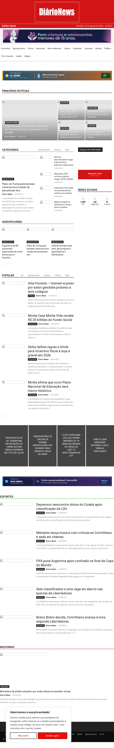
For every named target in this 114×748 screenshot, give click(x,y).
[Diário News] (57, 12)
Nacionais (40, 48)
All (22, 275)
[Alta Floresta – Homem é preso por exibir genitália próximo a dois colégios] (13, 292)
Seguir (95, 198)
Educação (32, 395)
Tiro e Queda (7, 56)
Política (64, 103)
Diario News (10, 136)
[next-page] (9, 264)
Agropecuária (19, 48)
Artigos (27, 56)
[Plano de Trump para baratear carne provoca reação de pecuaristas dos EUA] (19, 168)
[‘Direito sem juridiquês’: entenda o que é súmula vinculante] (98, 110)
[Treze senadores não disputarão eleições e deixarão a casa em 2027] (71, 130)
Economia (5, 48)
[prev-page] (4, 264)
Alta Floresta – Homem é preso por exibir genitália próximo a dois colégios (51, 287)
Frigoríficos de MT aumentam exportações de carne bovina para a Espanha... (12, 252)
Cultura (67, 48)
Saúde (19, 56)
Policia (30, 48)
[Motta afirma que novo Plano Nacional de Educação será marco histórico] (13, 391)
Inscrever (107, 198)
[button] (110, 48)
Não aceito (23, 735)
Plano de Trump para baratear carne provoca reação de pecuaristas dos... (18, 187)
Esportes (89, 48)
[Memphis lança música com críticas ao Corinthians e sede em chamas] (16, 542)
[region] (38, 724)
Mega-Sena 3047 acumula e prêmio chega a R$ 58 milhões (63, 176)
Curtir (83, 198)
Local (101, 734)
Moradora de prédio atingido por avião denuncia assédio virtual (35, 691)
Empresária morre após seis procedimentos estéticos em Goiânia (63, 190)
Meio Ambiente (54, 48)
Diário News (9, 26)
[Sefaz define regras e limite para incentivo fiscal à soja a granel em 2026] (13, 356)
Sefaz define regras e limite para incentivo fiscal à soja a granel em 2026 (49, 351)
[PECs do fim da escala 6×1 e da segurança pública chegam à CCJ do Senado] (98, 130)
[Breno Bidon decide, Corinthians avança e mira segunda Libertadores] (16, 626)
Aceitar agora (52, 735)
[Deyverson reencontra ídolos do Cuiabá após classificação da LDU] (16, 514)
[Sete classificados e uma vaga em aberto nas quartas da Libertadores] (16, 598)
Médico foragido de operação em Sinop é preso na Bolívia (62, 204)
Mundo (98, 48)
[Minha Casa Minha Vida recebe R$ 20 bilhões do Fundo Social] (13, 325)
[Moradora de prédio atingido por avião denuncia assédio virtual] (57, 670)
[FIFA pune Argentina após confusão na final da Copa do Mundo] (16, 570)
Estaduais (77, 48)
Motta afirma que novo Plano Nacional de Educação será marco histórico (49, 387)
